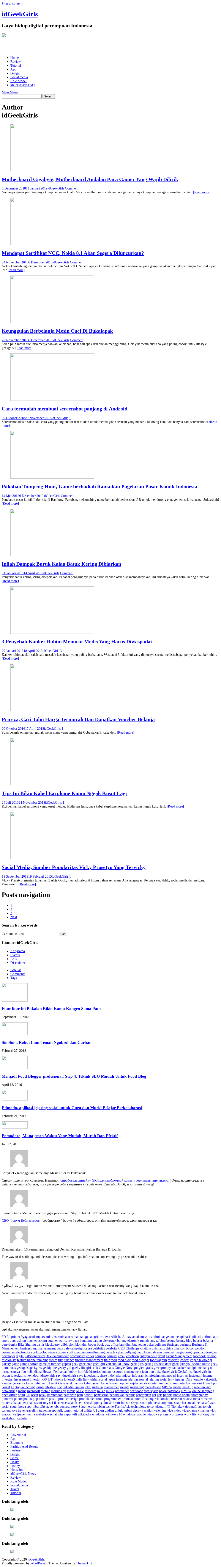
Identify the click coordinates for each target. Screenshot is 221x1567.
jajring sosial (98, 1379)
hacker (181, 1368)
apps (13, 1340)
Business (173, 1344)
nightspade (151, 1391)
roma (196, 1399)
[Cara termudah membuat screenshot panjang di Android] (52, 399)
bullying (160, 1344)
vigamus (203, 1410)
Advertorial (18, 1435)
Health (14, 1462)
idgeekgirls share (95, 1375)
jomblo (198, 1379)
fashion (211, 1356)
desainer (168, 1352)
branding (125, 1344)
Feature (15, 1450)
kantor (21, 1383)
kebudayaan (92, 1383)
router (6, 1402)
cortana (61, 1352)
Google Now (124, 1368)
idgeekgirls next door (25, 1375)
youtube (21, 1418)
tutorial (78, 1410)
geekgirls (35, 1368)
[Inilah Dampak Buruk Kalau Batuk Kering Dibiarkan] (52, 555)
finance (69, 1360)
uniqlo (119, 1410)
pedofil (88, 1395)
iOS (44, 1379)
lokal (88, 1387)
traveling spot (48, 1410)
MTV (80, 1391)
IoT (50, 1379)
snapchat (180, 1402)
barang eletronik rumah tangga (138, 1340)
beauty (170, 1340)
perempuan (143, 1395)
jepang (179, 1379)
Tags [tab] (13, 978)
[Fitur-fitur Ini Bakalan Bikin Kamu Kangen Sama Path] (15, 1000)
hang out (208, 1368)
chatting (145, 1348)
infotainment (157, 1375)
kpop (214, 1383)
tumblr (68, 1410)
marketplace (153, 1387)
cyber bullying (126, 1352)
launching (28, 1387)
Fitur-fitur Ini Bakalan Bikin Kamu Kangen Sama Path (51, 1008)
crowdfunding (95, 1352)
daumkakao (144, 1352)
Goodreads (106, 1368)
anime (174, 1336)
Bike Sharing (27, 1344)
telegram (160, 1406)
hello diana (34, 1371)
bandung (86, 1340)
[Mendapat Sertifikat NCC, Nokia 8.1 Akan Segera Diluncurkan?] (52, 244)
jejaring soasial (138, 1379)
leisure (40, 1387)
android (156, 1336)
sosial (5, 1406)
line (59, 1387)
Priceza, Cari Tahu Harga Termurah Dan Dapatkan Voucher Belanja (78, 719)
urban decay (132, 1410)
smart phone (148, 1402)
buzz (60, 1348)
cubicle (110, 1352)
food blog (124, 1360)
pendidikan (117, 1395)
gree (156, 1368)
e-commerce (60, 1356)
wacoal (6, 1414)
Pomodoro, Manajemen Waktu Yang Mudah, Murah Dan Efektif (60, 1135)
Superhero (86, 1406)
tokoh (207, 1406)
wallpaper (19, 1414)
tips (199, 1406)
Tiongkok (177, 1406)
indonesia (114, 1375)
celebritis (99, 1348)
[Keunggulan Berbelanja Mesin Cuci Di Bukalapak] (52, 322)
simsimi (120, 1402)
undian (109, 1410)
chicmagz (158, 1348)
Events (15, 955)
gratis (149, 1368)
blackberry (52, 1344)
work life (190, 1414)
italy (86, 1379)
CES (121, 1348)
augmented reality (60, 1340)
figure (53, 1360)
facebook (199, 1356)
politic (18, 1399)
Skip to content (12, 3)
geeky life (78, 1368)
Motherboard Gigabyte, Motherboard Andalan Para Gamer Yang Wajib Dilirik (90, 179)
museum (90, 1391)
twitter (88, 1410)
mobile (45, 1391)
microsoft (33, 1391)
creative (79, 1352)
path (80, 1395)
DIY (49, 1356)
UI (95, 1410)
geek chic (85, 1364)
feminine (42, 1360)
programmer (112, 1399)
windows (98, 1414)
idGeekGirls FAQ (22, 85)
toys (14, 1410)
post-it (53, 1399)
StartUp (39, 1406)
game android (29, 1364)
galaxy (6, 1364)
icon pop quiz (151, 1371)
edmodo (100, 1356)
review (187, 1399)
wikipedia (84, 1414)
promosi (127, 1399)
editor (90, 1356)
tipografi (191, 1406)
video (177, 1410)
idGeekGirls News (23, 1473)
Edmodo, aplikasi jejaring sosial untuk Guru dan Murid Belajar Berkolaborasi (72, 1107)
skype (135, 1402)
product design (68, 1399)
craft (70, 1352)
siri (128, 1402)
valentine (160, 1410)
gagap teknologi (201, 1360)
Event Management (179, 1356)
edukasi (112, 1356)
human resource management (121, 1371)
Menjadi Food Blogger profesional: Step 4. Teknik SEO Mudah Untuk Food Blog (74, 1076)
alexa (106, 1336)
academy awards (39, 1336)
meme (22, 1391)
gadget (184, 1360)
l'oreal (6, 1387)
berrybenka (9, 1344)
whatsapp (64, 1414)
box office (111, 1344)
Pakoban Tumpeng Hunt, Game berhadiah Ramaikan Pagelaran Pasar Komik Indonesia (99, 486)
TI (168, 1406)
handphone (194, 1368)
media (177, 1387)
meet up (187, 1387)
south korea (18, 1406)
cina (177, 1348)
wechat (52, 1414)
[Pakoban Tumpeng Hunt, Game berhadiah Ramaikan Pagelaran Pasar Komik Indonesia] (52, 477)
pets (159, 1395)
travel (21, 1410)
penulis (130, 1395)
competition (197, 1348)
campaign (77, 1348)
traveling (32, 1410)
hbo (23, 1371)
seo (86, 1402)
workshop (8, 1418)
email (121, 1356)
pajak (42, 1395)
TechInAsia (122, 1406)
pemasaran (101, 1395)
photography (199, 1395)
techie (110, 1406)
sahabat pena (19, 1402)
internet (208, 1375)
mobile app (58, 1391)
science (62, 1402)
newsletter (122, 1391)
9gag (24, 1336)
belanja (208, 1340)
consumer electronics (16, 1352)
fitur (107, 1360)
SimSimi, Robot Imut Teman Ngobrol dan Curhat (46, 1042)
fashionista (9, 1360)
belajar (197, 1340)
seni (80, 1402)
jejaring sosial (158, 1379)
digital (20, 1356)
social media (195, 1402)
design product (195, 1352)
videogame (189, 1410)
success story (69, 1406)
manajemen (111, 1387)
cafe (66, 1348)
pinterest (7, 1399)
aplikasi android (201, 1336)
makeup (97, 1387)
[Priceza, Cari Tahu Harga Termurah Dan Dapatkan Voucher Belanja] (52, 710)
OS (28, 1395)
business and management (38, 1348)
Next (13, 917)
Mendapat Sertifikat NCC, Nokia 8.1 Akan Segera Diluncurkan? (73, 253)
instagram (195, 1375)
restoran (176, 1399)
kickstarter (151, 1383)
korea (206, 1383)
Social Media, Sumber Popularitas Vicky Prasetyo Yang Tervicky (73, 867)
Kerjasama (17, 951)
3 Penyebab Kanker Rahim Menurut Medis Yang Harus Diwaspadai (77, 641)
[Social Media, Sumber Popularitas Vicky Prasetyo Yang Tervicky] (39, 858)
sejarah (72, 1402)
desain (157, 1352)
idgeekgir (167, 1371)
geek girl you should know (111, 1364)
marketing (137, 1387)
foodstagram (158, 1360)
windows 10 (113, 1414)
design (179, 1352)
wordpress (176, 1414)
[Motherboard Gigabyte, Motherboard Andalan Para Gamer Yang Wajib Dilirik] (52, 170)
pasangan (69, 1395)
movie (71, 1391)
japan (111, 1379)
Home (14, 57)
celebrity (111, 1348)
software (210, 1402)
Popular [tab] (15, 970)
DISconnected (35, 1356)
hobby (72, 1371)
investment (21, 1379)
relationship (162, 1399)
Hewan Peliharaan (55, 1371)
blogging (81, 1344)
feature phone (26, 1360)
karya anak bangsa (70, 1383)
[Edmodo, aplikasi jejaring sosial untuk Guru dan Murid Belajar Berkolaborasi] (15, 1099)
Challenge (132, 1348)
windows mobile (134, 1414)
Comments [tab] (17, 974)
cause (88, 1348)
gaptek (66, 1364)
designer (211, 1352)
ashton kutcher (27, 1340)
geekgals (22, 1368)
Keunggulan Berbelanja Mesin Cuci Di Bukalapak (57, 331)
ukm (101, 1410)
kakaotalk (210, 1379)
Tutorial (15, 65)
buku (150, 1344)
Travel (14, 1489)
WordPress (37, 1563)
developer (8, 1356)
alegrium (96, 1336)
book (100, 1344)
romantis (206, 1399)
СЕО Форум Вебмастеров (21, 1220)
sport (30, 1406)
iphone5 (69, 1379)
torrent (6, 1410)
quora (137, 1399)
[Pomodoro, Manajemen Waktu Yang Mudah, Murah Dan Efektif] (15, 1127)
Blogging (16, 1442)
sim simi (108, 1402)
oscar (34, 1395)
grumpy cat (168, 1368)
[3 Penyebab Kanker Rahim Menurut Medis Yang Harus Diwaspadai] (52, 632)
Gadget (15, 73)
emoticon (132, 1356)
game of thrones (50, 1364)
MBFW (167, 1387)
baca (76, 1340)
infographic (140, 1375)
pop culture (40, 1399)
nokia (163, 1391)
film (60, 1360)
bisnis (40, 1344)
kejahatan (136, 1383)
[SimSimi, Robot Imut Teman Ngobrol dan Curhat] (15, 1034)
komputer (178, 1383)
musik (110, 1391)
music (101, 1391)
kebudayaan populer (115, 1383)
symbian (99, 1406)
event (161, 1356)
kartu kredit (49, 1383)
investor (35, 1379)
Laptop (16, 1387)
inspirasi (182, 1375)
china (169, 1348)
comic (184, 1348)
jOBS (189, 1379)
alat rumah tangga (77, 1336)
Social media (19, 77)
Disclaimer (17, 962)
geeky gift (64, 1368)
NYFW (186, 1391)
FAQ (13, 959)
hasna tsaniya (11, 1371)
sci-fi (52, 1402)
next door (136, 1391)
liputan (79, 1387)
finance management (89, 1360)
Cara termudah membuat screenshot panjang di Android (64, 409)
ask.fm (42, 1340)
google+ (139, 1368)
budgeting (139, 1344)
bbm (162, 1340)
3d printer (13, 1336)
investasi (7, 1379)
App (13, 69)
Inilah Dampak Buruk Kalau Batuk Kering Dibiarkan (61, 564)
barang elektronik (104, 1340)
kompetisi (165, 1383)
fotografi (173, 1360)
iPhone (58, 1379)
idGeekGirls (20, 14)
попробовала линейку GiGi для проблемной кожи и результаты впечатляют (114, 1180)
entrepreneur (148, 1356)
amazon (145, 1336)
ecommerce (77, 1356)
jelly (171, 1379)
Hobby (15, 1466)
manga (124, 1387)
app (215, 1336)
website (41, 1414)
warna (31, 1414)
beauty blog (184, 1340)
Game (14, 1458)
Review (15, 61)
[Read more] (201, 192)
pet (154, 1395)
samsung (42, 1402)
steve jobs (52, 1406)
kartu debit (33, 1383)
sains (32, 1402)
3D (4, 1336)
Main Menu (10, 92)
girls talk (92, 1368)
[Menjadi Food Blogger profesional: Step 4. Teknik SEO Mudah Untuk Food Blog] (15, 1068)
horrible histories (89, 1371)
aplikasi (185, 1336)
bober (92, 1344)
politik (27, 1399)
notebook (173, 1391)
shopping (96, 1402)
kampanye (9, 1383)
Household (17, 1470)
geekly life (50, 1368)
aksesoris (58, 1336)
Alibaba (116, 1336)
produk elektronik (91, 1399)
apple (5, 1340)
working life (205, 1414)
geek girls (137, 1364)
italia (79, 1379)
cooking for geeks (43, 1352)
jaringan (121, 1379)
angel (166, 1336)
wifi (74, 1414)
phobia (167, 1395)
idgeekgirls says (72, 1375)
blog (71, 1344)
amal (135, 1336)
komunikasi (194, 1383)
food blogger (140, 1360)
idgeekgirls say (50, 1375)
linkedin (68, 1387)
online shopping (203, 1391)
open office (9, 1395)
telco (150, 1406)
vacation (147, 1410)
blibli (64, 1344)
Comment (71, 188)
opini (21, 1395)
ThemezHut (84, 1563)
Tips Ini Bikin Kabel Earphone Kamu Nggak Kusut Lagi (64, 793)
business (185, 1344)
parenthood (55, 1395)
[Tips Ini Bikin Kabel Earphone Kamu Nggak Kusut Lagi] (52, 784)
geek (75, 1364)
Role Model (18, 81)
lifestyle (50, 1387)
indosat (126, 1375)
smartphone (165, 1402)
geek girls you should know (191, 1364)
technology (138, 1406)
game (15, 1364)
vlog (213, 1410)
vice (170, 1410)
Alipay (126, 1336)
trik (60, 1410)
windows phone (157, 1414)
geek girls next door (157, 1364)
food (113, 1360)
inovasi (171, 1375)
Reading (148, 1399)
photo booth (181, 1395)
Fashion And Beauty (24, 1446)
